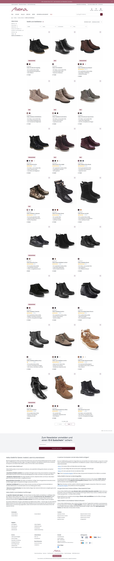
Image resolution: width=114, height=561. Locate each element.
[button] (97, 22)
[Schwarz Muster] (27, 160)
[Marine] (83, 160)
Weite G (59, 471)
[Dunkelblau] (81, 113)
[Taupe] (27, 113)
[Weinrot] (29, 308)
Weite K (59, 468)
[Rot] (57, 210)
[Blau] (29, 160)
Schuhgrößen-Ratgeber (62, 485)
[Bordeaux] (83, 64)
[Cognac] (55, 210)
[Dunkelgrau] (78, 113)
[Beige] (53, 113)
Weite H (59, 466)
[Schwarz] (27, 64)
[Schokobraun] (78, 64)
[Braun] (29, 64)
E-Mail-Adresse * (43, 444)
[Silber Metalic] (27, 357)
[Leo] (27, 210)
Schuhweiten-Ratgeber (68, 473)
